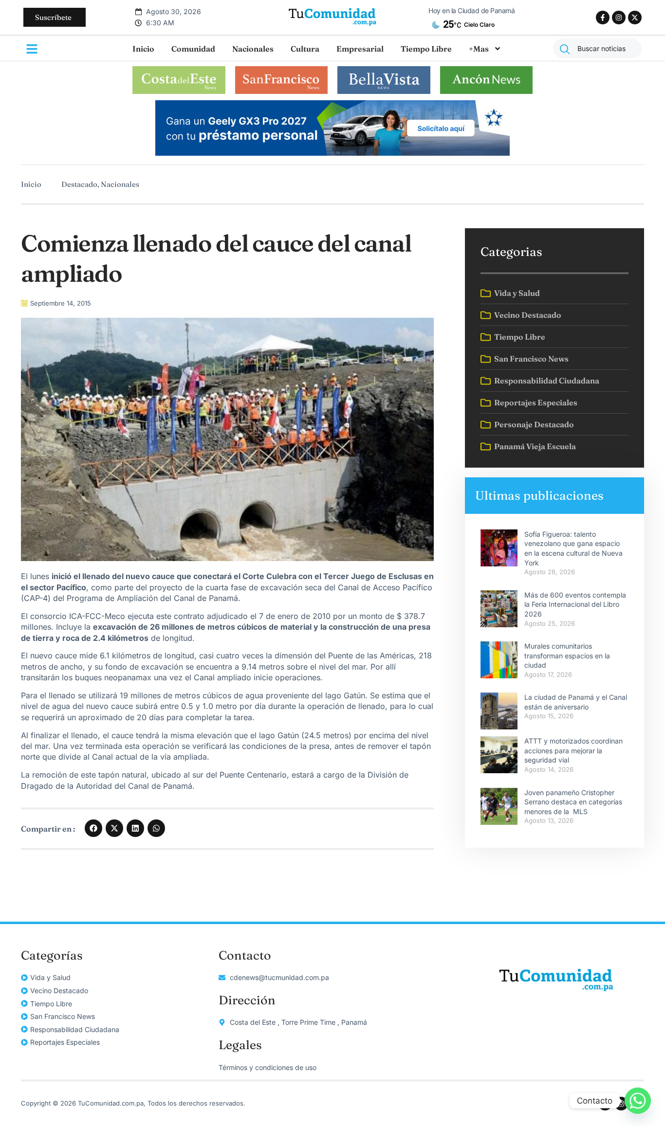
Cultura (305, 49)
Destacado (79, 184)
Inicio (143, 49)
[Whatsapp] (638, 1101)
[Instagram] (619, 17)
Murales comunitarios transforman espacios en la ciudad (567, 655)
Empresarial (360, 49)
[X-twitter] (635, 17)
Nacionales (253, 49)
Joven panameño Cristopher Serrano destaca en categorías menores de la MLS (573, 802)
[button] (93, 828)
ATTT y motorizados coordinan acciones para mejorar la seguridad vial (573, 750)
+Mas (479, 49)
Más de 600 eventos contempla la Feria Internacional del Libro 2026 (575, 604)
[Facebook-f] (603, 17)
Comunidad (193, 49)
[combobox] (597, 48)
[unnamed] (332, 153)
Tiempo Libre (426, 49)
